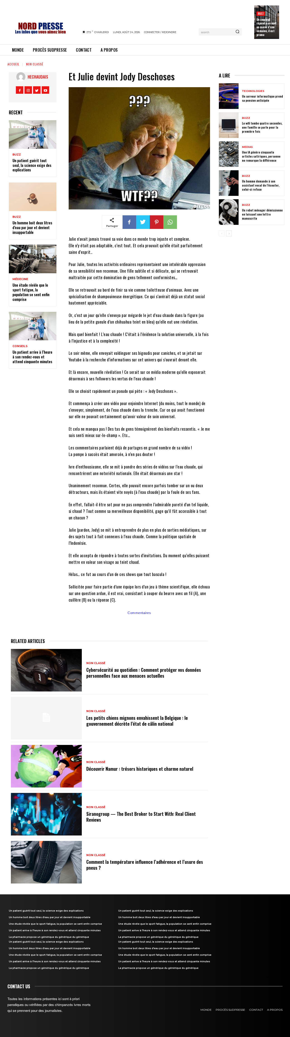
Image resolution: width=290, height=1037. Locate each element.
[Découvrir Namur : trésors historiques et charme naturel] (46, 766)
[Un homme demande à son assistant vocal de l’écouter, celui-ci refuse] (229, 183)
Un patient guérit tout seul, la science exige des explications (31, 165)
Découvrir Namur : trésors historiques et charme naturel (139, 768)
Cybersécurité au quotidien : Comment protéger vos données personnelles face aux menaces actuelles (143, 672)
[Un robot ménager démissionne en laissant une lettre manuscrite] (229, 212)
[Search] (237, 32)
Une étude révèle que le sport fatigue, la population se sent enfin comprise (30, 292)
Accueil (13, 64)
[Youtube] (45, 90)
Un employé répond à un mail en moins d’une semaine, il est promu (266, 27)
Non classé (34, 64)
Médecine (20, 279)
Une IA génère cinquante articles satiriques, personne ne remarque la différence (261, 156)
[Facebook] (19, 90)
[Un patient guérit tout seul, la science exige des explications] (32, 134)
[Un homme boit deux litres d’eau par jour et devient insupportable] (32, 196)
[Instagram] (28, 90)
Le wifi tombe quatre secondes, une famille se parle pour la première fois (262, 127)
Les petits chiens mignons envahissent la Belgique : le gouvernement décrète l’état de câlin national (137, 720)
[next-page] (229, 233)
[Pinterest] (156, 222)
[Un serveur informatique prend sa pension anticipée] (229, 96)
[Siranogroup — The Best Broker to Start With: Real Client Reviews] (46, 814)
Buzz (261, 13)
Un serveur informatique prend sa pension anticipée (262, 98)
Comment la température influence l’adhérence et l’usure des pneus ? (144, 864)
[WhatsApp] (170, 222)
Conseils (19, 346)
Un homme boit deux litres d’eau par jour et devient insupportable (32, 227)
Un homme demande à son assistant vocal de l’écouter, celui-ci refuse (260, 185)
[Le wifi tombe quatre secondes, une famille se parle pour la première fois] (229, 125)
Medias (247, 147)
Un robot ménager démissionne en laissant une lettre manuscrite (262, 214)
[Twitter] (37, 90)
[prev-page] (222, 233)
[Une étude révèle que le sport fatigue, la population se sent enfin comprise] (32, 259)
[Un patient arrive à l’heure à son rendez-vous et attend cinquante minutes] (32, 326)
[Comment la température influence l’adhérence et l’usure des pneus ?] (46, 862)
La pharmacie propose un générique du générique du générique (49, 937)
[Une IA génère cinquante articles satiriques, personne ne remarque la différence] (229, 154)
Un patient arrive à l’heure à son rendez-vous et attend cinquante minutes (32, 356)
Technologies (253, 91)
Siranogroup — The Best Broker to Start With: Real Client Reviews (141, 816)
